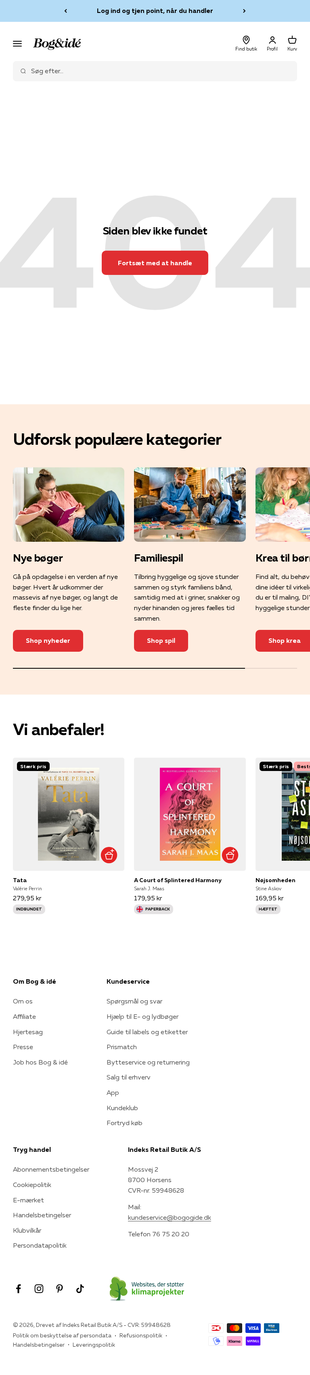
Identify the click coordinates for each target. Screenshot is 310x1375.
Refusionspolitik (140, 1335)
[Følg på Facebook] (18, 1288)
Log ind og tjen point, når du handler (155, 10)
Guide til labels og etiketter (147, 1032)
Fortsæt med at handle (155, 263)
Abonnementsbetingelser (51, 1169)
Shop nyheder (48, 640)
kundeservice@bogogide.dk (169, 1217)
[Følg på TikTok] (80, 1288)
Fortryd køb (124, 1123)
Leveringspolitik (94, 1344)
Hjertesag (28, 1032)
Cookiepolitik (32, 1185)
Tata (20, 880)
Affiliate (24, 1016)
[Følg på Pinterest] (59, 1288)
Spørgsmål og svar (134, 1001)
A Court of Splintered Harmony (178, 880)
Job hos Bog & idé (40, 1062)
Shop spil (161, 640)
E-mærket (28, 1200)
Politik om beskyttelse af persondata (62, 1335)
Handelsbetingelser (42, 1215)
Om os (23, 1001)
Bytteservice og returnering (148, 1062)
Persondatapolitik (40, 1245)
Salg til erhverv (129, 1077)
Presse (23, 1047)
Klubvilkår (27, 1230)
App (113, 1092)
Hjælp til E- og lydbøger (142, 1016)
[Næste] (244, 11)
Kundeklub (122, 1108)
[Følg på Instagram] (39, 1288)
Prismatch (122, 1047)
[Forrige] (65, 11)
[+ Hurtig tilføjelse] (109, 855)
